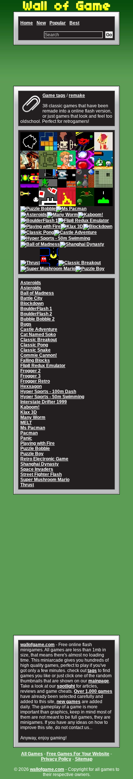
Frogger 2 (30, 370)
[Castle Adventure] (75, 233)
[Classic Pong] (37, 233)
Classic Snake (35, 350)
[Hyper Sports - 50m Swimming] (55, 239)
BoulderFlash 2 (36, 313)
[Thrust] (30, 263)
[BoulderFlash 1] (39, 221)
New (41, 23)
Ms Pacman (32, 427)
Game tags (53, 95)
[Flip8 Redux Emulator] (83, 221)
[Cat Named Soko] (103, 148)
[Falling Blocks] (48, 148)
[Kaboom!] (90, 215)
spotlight (66, 686)
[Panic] (48, 203)
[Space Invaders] (103, 203)
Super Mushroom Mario (44, 479)
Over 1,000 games (93, 691)
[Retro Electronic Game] (48, 166)
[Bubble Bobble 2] (103, 166)
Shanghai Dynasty (39, 464)
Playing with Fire (37, 443)
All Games (32, 753)
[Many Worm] (62, 215)
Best (74, 23)
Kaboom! (30, 407)
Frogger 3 (30, 376)
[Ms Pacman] (71, 209)
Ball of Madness (37, 293)
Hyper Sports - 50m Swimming (52, 396)
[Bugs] (85, 203)
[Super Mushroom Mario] (47, 269)
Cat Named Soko (38, 334)
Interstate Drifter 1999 (43, 401)
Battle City (31, 298)
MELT (26, 422)
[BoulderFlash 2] (85, 185)
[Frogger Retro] (29, 203)
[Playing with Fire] (40, 227)
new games (69, 701)
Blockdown (32, 303)
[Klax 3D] (72, 227)
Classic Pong (34, 344)
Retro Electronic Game (44, 458)
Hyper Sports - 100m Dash (48, 391)
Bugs (25, 324)
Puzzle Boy (32, 453)
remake (77, 95)
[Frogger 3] (48, 185)
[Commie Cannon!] (66, 203)
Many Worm (32, 417)
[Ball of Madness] (40, 245)
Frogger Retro (35, 381)
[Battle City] (66, 185)
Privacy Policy (56, 759)
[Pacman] (49, 263)
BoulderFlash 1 (36, 308)
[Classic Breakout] (79, 263)
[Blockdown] (97, 227)
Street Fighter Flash (41, 474)
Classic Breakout (38, 339)
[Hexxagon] (85, 166)
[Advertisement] (66, 65)
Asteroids (30, 282)
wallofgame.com (37, 644)
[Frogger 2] (29, 185)
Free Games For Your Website (78, 753)
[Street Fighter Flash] (29, 166)
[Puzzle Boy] (90, 269)
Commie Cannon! (38, 355)
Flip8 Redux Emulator (42, 365)
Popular (58, 23)
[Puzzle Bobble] (38, 209)
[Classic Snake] (103, 185)
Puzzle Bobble (35, 448)
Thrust (27, 484)
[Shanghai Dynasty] (82, 245)
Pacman (29, 433)
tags (92, 670)
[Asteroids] (29, 148)
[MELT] (66, 148)
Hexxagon (31, 386)
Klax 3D (28, 412)
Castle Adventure (38, 329)
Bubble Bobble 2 (37, 319)
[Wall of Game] (66, 8)
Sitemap (83, 759)
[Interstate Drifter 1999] (85, 148)
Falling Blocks (35, 360)
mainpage (98, 681)
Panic (26, 438)
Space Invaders (36, 469)
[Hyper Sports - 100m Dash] (66, 166)
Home (26, 23)
